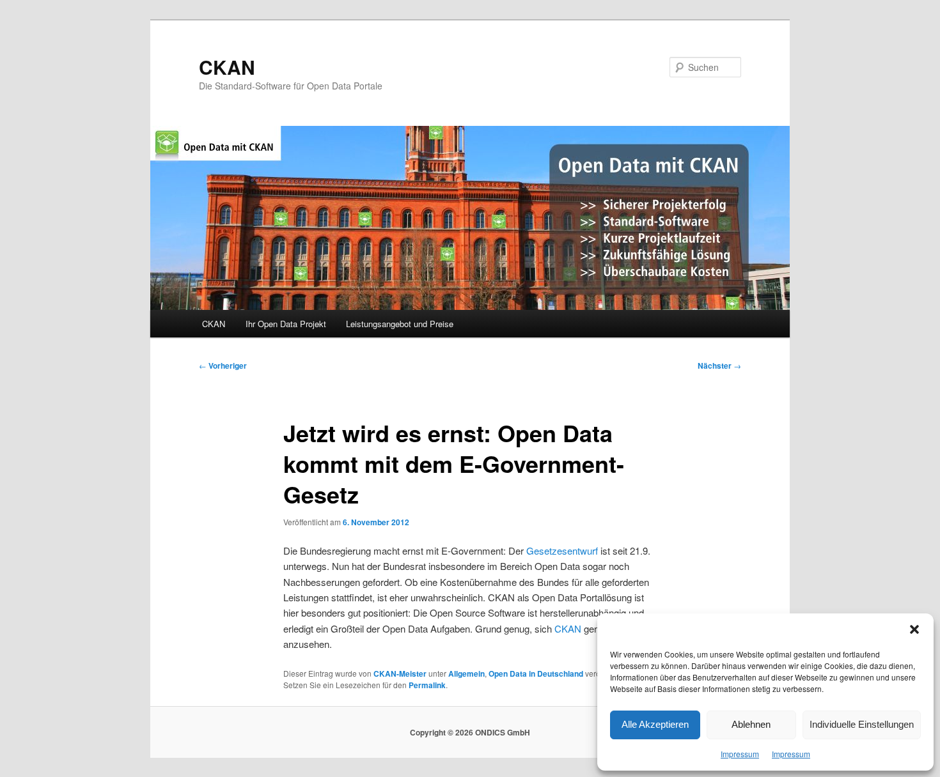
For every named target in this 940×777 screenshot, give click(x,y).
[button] (914, 629)
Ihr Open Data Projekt (286, 324)
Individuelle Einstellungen (862, 724)
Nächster (719, 365)
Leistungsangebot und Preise (399, 324)
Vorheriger (223, 365)
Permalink (427, 685)
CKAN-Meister (400, 673)
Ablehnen (751, 724)
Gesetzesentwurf (563, 550)
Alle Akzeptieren (655, 724)
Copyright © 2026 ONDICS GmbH (470, 732)
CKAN (227, 67)
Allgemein (466, 673)
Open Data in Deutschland (536, 673)
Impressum (740, 753)
